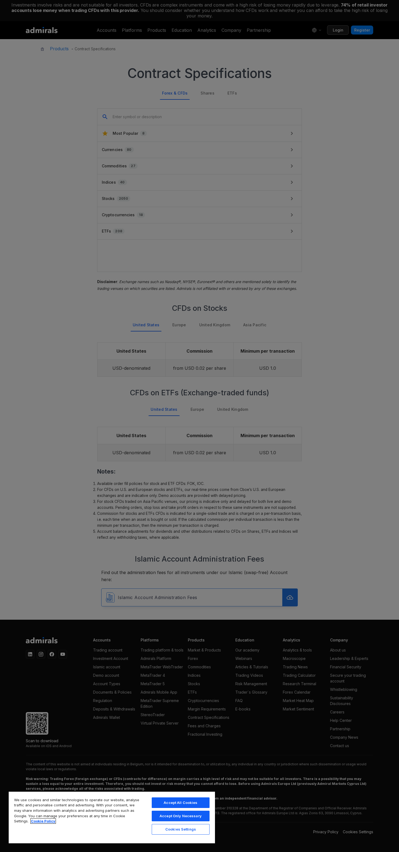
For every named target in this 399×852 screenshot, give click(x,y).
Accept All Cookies (180, 802)
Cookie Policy (43, 821)
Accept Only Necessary (181, 816)
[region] (112, 817)
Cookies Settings (180, 829)
